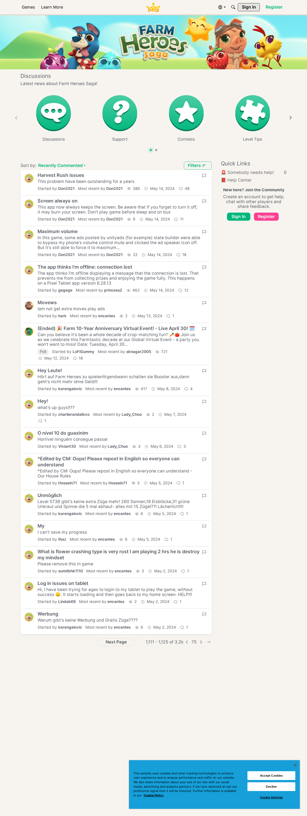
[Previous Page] (187, 642)
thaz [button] (62, 539)
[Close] (295, 765)
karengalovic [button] (70, 389)
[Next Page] (201, 642)
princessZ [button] (113, 290)
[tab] (151, 150)
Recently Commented (60, 166)
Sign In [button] (238, 216)
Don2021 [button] (66, 188)
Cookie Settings (271, 797)
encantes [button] (106, 316)
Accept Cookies (271, 775)
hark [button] (62, 316)
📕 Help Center (236, 180)
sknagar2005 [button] (138, 351)
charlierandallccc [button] (74, 414)
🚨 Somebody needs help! (254, 172)
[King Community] (153, 7)
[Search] (233, 7)
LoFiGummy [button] (83, 351)
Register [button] (266, 216)
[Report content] (204, 176)
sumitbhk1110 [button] (70, 571)
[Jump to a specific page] (208, 642)
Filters (194, 165)
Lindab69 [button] (67, 601)
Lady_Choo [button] (132, 414)
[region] (214, 784)
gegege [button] (65, 290)
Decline (271, 786)
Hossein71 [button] (67, 483)
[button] (28, 178)
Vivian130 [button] (67, 446)
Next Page (116, 642)
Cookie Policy (154, 795)
